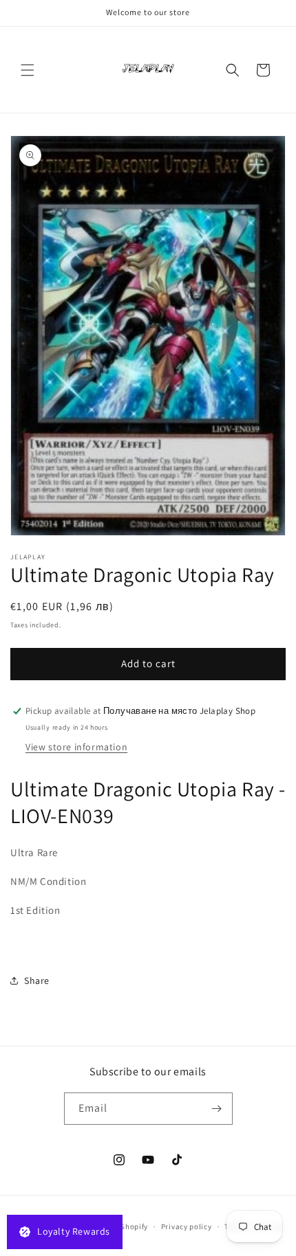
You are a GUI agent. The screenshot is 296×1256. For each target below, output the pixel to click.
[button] (27, 70)
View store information (76, 747)
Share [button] (37, 980)
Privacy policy (186, 1226)
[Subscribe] (217, 1108)
